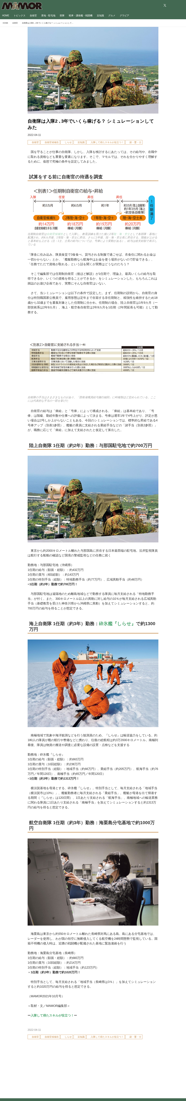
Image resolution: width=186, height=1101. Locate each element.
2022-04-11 (34, 135)
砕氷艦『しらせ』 (117, 623)
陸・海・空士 (122, 234)
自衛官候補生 (55, 234)
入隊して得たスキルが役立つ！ (52, 1015)
